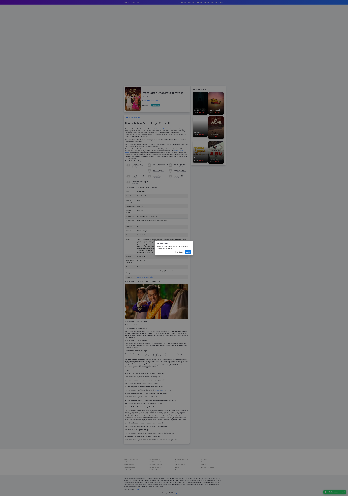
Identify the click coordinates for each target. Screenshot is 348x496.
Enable (188, 252)
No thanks (180, 252)
